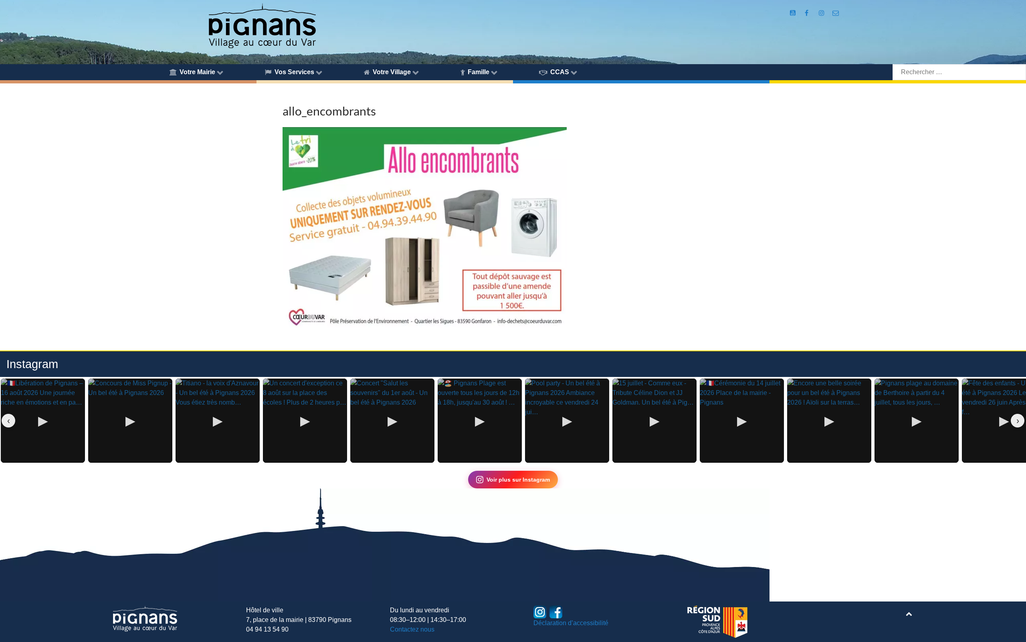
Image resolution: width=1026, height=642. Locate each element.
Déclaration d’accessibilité (570, 623)
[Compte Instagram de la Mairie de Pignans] (822, 13)
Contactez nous (412, 629)
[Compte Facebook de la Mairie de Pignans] (807, 13)
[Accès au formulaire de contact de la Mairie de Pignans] (835, 13)
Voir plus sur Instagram (518, 479)
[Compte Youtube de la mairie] (794, 13)
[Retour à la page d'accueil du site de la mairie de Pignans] (262, 25)
